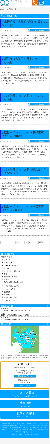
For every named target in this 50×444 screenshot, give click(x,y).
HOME (2, 9)
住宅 (5, 274)
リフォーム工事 (9, 289)
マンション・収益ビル (12, 271)
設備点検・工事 (9, 300)
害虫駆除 (7, 292)
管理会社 (7, 279)
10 (26, 242)
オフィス (7, 260)
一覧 (47, 306)
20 (30, 242)
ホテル (6, 268)
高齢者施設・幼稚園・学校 (13, 282)
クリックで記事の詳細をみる (40, 30)
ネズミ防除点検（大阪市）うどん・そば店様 (15, 319)
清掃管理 (7, 295)
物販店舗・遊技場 (10, 277)
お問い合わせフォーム (25, 376)
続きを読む (22, 46)
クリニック (8, 263)
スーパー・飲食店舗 (11, 265)
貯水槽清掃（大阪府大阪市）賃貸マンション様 (15, 310)
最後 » (41, 242)
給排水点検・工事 (10, 297)
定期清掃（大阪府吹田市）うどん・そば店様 (15, 315)
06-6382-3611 (25, 385)
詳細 (47, 324)
